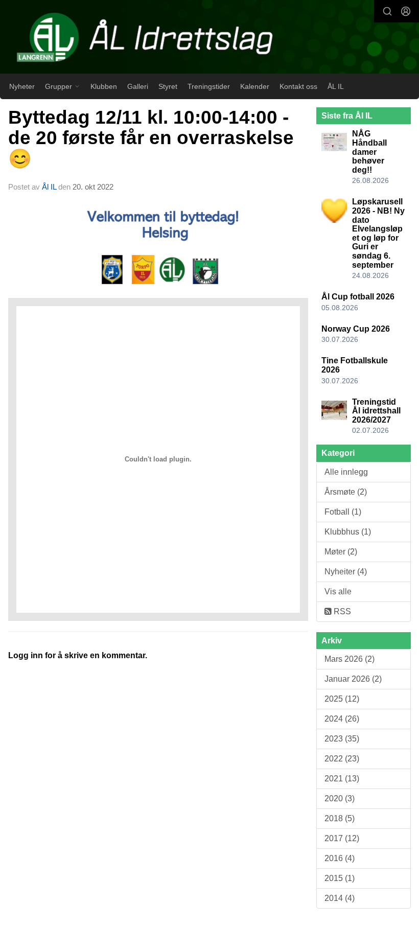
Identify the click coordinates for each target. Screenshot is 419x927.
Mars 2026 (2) (349, 659)
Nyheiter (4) (345, 571)
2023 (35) (341, 738)
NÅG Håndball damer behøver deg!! (369, 151)
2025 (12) (341, 698)
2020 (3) (339, 798)
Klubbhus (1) (347, 531)
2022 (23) (341, 758)
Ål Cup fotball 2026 (357, 296)
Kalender (254, 86)
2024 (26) (341, 718)
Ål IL (49, 186)
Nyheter (22, 86)
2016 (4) (339, 858)
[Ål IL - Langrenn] (209, 38)
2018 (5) (339, 818)
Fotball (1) (342, 511)
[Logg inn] (406, 11)
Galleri (137, 86)
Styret (167, 86)
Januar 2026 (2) (353, 679)
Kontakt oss (298, 86)
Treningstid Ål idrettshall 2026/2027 (376, 411)
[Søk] (387, 11)
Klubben (103, 86)
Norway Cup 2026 (355, 329)
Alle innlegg (346, 472)
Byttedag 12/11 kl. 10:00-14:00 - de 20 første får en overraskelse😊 (151, 138)
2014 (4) (339, 898)
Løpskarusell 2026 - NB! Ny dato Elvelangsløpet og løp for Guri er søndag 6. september (378, 233)
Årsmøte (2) (345, 492)
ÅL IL (336, 86)
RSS (341, 611)
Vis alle (338, 591)
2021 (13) (341, 778)
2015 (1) (339, 878)
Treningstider (209, 86)
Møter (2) (340, 551)
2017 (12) (341, 838)
